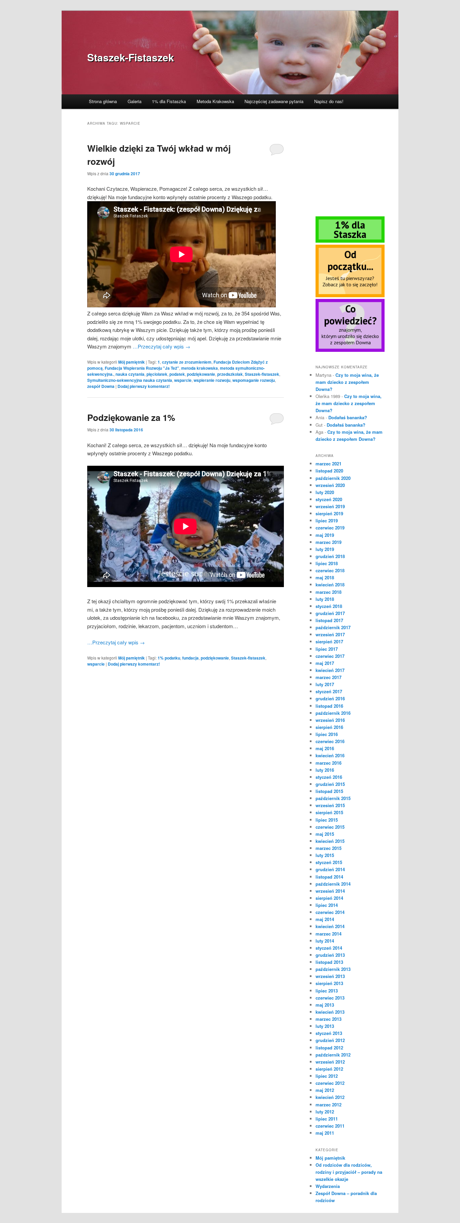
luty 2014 (325, 941)
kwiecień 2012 (330, 1097)
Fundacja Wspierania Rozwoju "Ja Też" (142, 368)
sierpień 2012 (329, 1069)
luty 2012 (325, 1111)
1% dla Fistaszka (169, 101)
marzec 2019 (328, 542)
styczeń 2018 (329, 606)
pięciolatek (156, 374)
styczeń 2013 (329, 1033)
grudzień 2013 (330, 955)
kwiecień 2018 (330, 584)
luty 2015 (325, 855)
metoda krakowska (199, 368)
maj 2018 (325, 577)
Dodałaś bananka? (347, 417)
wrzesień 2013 (330, 976)
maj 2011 (325, 1133)
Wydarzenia (328, 1186)
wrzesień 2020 (330, 485)
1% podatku (169, 658)
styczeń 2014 (329, 948)
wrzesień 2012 (330, 1062)
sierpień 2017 (329, 641)
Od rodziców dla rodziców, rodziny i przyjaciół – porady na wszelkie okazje (349, 1172)
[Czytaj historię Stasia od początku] (350, 296)
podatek (177, 374)
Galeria (134, 101)
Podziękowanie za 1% (131, 417)
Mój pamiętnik (131, 362)
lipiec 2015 (327, 820)
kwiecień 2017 (330, 670)
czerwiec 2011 (330, 1126)
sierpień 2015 (329, 812)
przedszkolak (230, 374)
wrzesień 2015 (330, 805)
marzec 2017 (328, 677)
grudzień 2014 (330, 869)
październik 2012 (333, 1054)
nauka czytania (130, 374)
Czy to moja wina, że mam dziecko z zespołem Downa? (347, 382)
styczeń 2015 (329, 862)
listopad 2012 (329, 1047)
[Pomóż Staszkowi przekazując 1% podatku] (350, 241)
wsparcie (183, 380)
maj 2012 (325, 1090)
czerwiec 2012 (330, 1083)
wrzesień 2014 (330, 891)
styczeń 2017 (329, 691)
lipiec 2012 (327, 1076)
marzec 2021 (328, 463)
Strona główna (103, 101)
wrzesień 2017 (330, 634)
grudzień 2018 (330, 556)
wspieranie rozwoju (212, 380)
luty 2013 (325, 1026)
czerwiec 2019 (330, 527)
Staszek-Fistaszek (130, 57)
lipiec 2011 (327, 1118)
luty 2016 (325, 770)
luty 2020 (325, 492)
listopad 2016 (329, 706)
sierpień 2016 (329, 727)
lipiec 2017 (327, 649)
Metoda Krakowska (215, 101)
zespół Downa (100, 386)
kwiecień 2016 (330, 755)
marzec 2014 (328, 933)
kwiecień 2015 (330, 841)
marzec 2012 (328, 1104)
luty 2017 (325, 684)
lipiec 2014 (327, 905)
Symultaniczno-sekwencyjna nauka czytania (129, 380)
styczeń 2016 (329, 777)
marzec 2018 (328, 592)
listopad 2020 (329, 470)
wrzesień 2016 (330, 720)
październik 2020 (333, 478)
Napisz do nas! (328, 101)
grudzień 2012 (330, 1040)
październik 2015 (333, 798)
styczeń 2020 (329, 499)
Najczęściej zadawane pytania (273, 101)
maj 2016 (325, 748)
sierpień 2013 (329, 983)
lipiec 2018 (327, 563)
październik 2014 (333, 884)
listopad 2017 (329, 620)
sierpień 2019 (329, 513)
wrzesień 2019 (330, 506)
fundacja (190, 658)
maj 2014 (325, 919)
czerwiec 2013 (330, 998)
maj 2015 (325, 834)
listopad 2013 (329, 962)
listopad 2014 (329, 877)
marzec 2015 (328, 848)
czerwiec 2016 (330, 741)
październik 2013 (333, 969)
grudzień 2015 (330, 784)
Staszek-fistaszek (262, 374)
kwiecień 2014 (330, 926)
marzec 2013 (328, 1019)
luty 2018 (325, 599)
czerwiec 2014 (330, 912)
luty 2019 (325, 549)
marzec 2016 (328, 763)
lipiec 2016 (327, 734)
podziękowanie (201, 374)
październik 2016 (333, 713)
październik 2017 (333, 627)
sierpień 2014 (329, 898)
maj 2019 (325, 535)
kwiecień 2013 (330, 1012)
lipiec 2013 (327, 990)
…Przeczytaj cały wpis (161, 346)
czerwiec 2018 (330, 570)
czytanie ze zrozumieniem (186, 362)
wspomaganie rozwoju (253, 380)
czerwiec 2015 (330, 827)
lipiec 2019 (327, 520)
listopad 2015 (329, 791)
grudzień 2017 (330, 613)
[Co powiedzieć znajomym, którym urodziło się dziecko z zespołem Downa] (350, 350)
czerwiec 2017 (330, 656)
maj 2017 (325, 663)
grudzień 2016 (330, 698)
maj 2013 (325, 1005)
